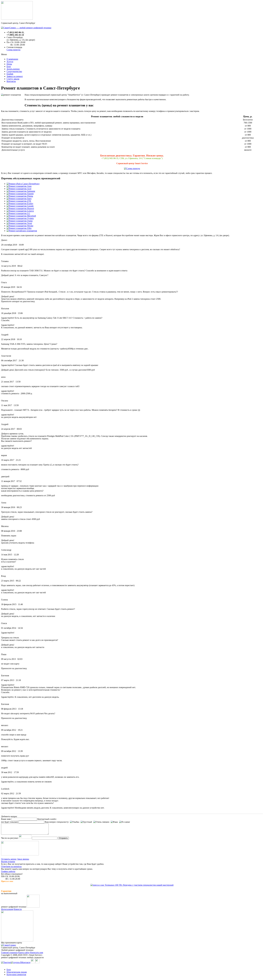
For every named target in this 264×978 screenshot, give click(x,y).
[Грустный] (86, 822)
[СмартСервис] (8, 945)
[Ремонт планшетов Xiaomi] (20, 193)
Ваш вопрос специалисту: (57, 822)
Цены (9, 64)
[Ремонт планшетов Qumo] (20, 221)
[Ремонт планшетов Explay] (20, 203)
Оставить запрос (9, 859)
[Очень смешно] (101, 822)
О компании (12, 59)
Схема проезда (13, 50)
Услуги (10, 61)
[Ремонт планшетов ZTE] (19, 201)
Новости (18, 909)
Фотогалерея (7, 909)
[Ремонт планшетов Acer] (19, 188)
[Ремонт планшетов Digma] (20, 196)
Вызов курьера (8, 861)
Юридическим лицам (17, 972)
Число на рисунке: (9, 838)
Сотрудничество (14, 71)
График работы (8, 871)
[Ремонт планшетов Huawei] (20, 208)
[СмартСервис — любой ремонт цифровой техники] (26, 28)
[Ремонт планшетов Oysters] (20, 218)
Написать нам (36, 952)
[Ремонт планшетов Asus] (19, 186)
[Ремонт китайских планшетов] (22, 231)
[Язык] (114, 822)
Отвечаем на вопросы (11, 866)
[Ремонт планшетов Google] (20, 206)
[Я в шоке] (124, 822)
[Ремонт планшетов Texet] (19, 223)
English (10, 74)
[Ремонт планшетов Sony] (19, 198)
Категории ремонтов (16, 974)
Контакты (11, 81)
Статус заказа (13, 79)
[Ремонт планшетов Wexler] (20, 226)
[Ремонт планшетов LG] (18, 213)
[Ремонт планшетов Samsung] (21, 191)
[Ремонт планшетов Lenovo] (20, 211)
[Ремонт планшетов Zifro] (19, 228)
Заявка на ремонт (15, 76)
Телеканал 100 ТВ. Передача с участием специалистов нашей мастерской (139, 885)
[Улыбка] (74, 822)
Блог (9, 66)
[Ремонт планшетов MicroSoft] (21, 216)
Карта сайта (23, 952)
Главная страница (9, 952)
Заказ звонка (23, 859)
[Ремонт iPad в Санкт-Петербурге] (23, 184)
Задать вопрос (13, 69)
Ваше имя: (6, 819)
